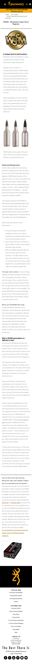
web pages (5, 503)
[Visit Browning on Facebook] (5, 657)
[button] (27, 4)
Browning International (16, 598)
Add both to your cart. (17, 11)
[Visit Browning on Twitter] (9, 657)
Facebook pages (16, 503)
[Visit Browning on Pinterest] (18, 657)
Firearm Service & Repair (16, 611)
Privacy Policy (16, 617)
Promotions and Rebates (16, 592)
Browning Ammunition (16, 595)
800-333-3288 (16, 644)
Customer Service (16, 608)
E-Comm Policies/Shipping (16, 623)
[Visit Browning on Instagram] (22, 657)
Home (7, 14)
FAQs (16, 632)
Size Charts (16, 614)
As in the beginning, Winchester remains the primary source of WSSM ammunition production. (15, 533)
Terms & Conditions (16, 626)
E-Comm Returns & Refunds (16, 620)
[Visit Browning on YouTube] (13, 657)
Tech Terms (14, 14)
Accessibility (16, 629)
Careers (16, 601)
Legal (11, 653)
